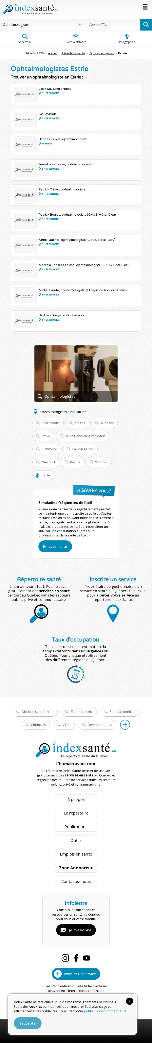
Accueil (52, 53)
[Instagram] (65, 958)
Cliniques (38, 724)
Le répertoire (76, 813)
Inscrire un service (80, 973)
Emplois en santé (76, 854)
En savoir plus (55, 546)
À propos (76, 799)
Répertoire (25, 42)
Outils (76, 840)
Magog (80, 423)
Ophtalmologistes (101, 53)
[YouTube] (87, 958)
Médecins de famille (37, 711)
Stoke (46, 436)
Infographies (127, 42)
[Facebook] (76, 958)
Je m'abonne (80, 930)
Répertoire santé (73, 53)
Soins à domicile (122, 711)
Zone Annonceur (76, 867)
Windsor (107, 423)
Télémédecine (82, 711)
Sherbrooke (51, 423)
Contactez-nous (76, 881)
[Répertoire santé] (125, 725)
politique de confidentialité (105, 1011)
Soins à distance (76, 42)
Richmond (49, 449)
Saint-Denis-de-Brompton (85, 436)
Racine (75, 462)
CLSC (66, 724)
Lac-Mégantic (82, 449)
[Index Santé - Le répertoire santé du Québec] (30, 9)
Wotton (101, 462)
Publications (76, 826)
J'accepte (28, 1023)
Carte (46, 475)
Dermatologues (100, 724)
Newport (48, 462)
